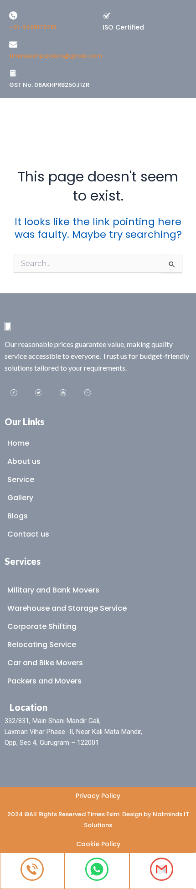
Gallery (20, 497)
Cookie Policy (98, 844)
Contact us (28, 534)
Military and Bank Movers (53, 590)
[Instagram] (87, 393)
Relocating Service (41, 644)
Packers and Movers (44, 681)
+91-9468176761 (33, 27)
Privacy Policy (98, 795)
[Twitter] (38, 393)
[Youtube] (63, 393)
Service (20, 479)
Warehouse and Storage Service (67, 608)
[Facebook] (14, 393)
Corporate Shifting (42, 626)
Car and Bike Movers (45, 663)
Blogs (17, 516)
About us (24, 461)
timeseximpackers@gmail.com (55, 55)
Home (18, 443)
